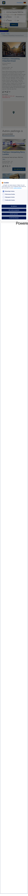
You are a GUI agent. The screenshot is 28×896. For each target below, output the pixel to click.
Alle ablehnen (14, 206)
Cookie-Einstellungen (14, 217)
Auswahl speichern (14, 213)
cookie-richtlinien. (17, 188)
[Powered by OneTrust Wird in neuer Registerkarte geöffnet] (21, 222)
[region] (14, 536)
